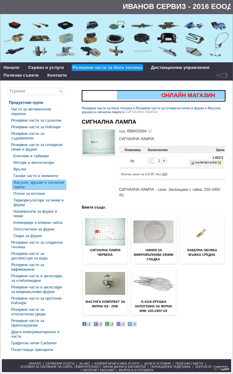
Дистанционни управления (180, 67)
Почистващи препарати (32, 350)
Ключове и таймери (31, 156)
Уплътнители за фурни (34, 229)
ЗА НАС (84, 363)
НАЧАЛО (35, 363)
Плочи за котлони (29, 193)
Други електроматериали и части (35, 334)
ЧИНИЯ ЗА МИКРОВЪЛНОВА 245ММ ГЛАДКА (153, 254)
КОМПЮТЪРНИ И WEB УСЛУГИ (117, 363)
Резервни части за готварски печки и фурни (37, 147)
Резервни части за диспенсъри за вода (29, 255)
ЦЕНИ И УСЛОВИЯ (157, 363)
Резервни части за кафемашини (27, 267)
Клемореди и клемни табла (37, 222)
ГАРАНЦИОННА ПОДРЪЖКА (170, 367)
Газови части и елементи (35, 176)
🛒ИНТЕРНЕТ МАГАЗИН (97, 370)
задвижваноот (221, 368)
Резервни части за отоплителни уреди (28, 311)
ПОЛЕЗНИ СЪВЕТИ (189, 363)
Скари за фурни (27, 236)
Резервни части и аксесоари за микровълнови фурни (36, 289)
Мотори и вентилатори (33, 162)
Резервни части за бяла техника (107, 67)
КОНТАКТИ (203, 367)
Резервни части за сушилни (36, 120)
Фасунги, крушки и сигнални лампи (38, 184)
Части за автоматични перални (31, 111)
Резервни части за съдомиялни (27, 135)
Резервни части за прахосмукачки (27, 323)
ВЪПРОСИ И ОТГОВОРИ (136, 370)
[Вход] (221, 75)
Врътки (19, 169)
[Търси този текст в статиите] (61, 91)
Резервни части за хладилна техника (37, 244)
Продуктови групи (26, 102)
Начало (11, 67)
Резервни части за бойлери (36, 127)
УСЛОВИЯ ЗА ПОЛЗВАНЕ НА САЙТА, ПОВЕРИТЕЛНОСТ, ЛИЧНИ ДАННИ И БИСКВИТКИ (83, 367)
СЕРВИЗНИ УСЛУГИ (60, 363)
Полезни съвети (21, 75)
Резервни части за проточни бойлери (36, 300)
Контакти (57, 75)
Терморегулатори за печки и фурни (38, 202)
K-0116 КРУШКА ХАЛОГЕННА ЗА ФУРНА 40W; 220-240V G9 (153, 306)
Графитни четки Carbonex (34, 343)
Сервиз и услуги (46, 67)
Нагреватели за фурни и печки (35, 213)
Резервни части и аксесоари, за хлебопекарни (37, 278)
